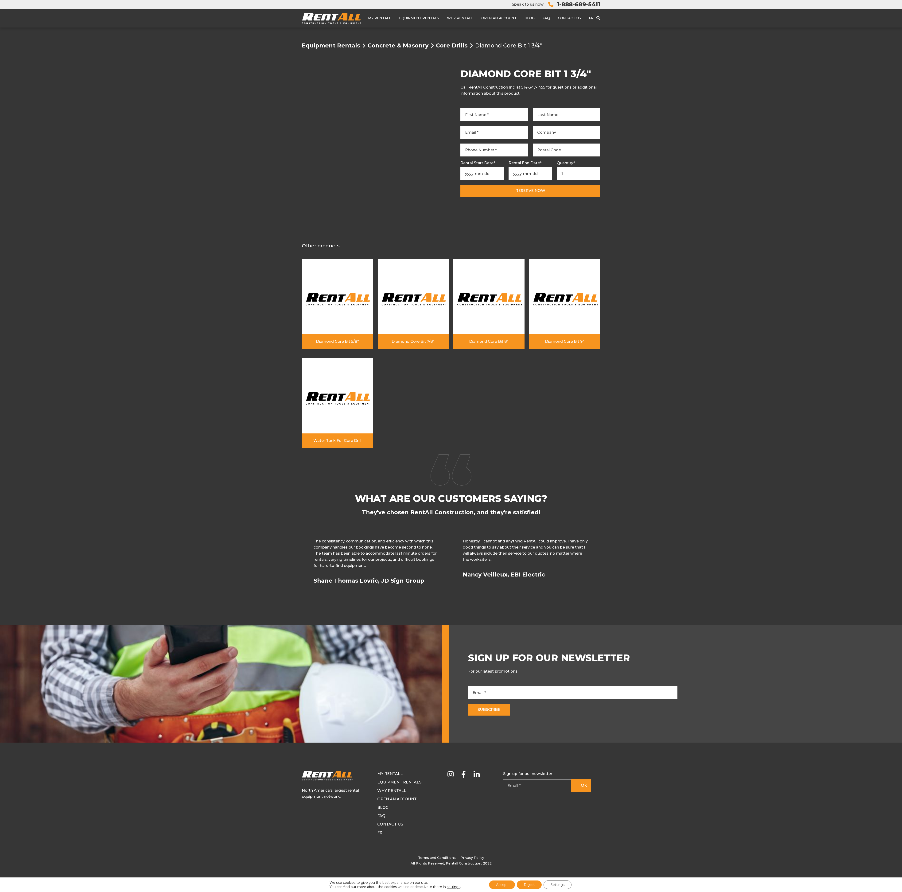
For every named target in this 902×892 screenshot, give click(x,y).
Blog (530, 18)
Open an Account (499, 18)
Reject (529, 885)
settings (453, 887)
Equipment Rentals (419, 18)
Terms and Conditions (437, 858)
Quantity (566, 163)
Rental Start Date (477, 163)
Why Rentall (460, 18)
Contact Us (569, 18)
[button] (599, 564)
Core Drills (451, 45)
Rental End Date (525, 163)
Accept (502, 885)
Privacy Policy (472, 858)
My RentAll (379, 18)
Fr (591, 18)
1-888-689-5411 (578, 4)
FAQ (546, 18)
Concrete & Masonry (398, 45)
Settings (557, 885)
